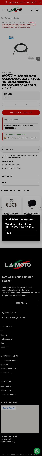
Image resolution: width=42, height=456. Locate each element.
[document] (21, 228)
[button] (36, 218)
